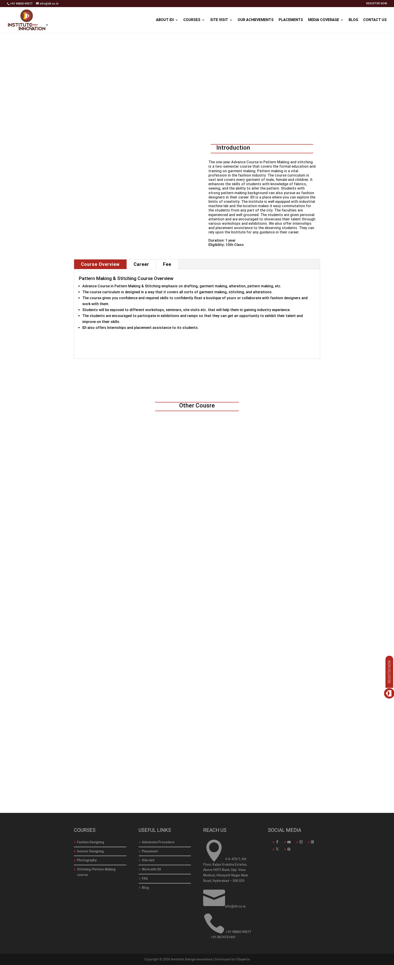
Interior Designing (90, 851)
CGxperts (243, 959)
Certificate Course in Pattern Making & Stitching (130, 766)
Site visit (148, 860)
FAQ (145, 878)
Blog (145, 887)
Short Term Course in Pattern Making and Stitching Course (142, 586)
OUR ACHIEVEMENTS (256, 20)
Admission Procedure (158, 842)
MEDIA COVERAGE (323, 20)
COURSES (191, 20)
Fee (167, 264)
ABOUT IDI (165, 20)
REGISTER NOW (376, 3)
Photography (87, 860)
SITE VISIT (219, 20)
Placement (150, 851)
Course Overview (100, 264)
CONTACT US (375, 20)
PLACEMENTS (291, 20)
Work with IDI (151, 869)
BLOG (353, 20)
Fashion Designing (90, 842)
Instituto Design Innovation (192, 959)
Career (141, 264)
